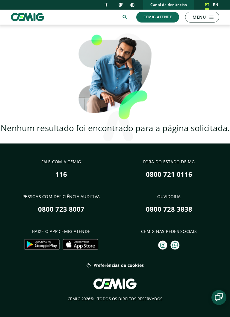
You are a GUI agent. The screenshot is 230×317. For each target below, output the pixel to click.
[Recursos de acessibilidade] (107, 4)
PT (207, 4)
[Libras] (121, 4)
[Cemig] (27, 16)
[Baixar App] (42, 244)
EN (215, 4)
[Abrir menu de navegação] (211, 17)
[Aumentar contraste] (132, 5)
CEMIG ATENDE (157, 17)
